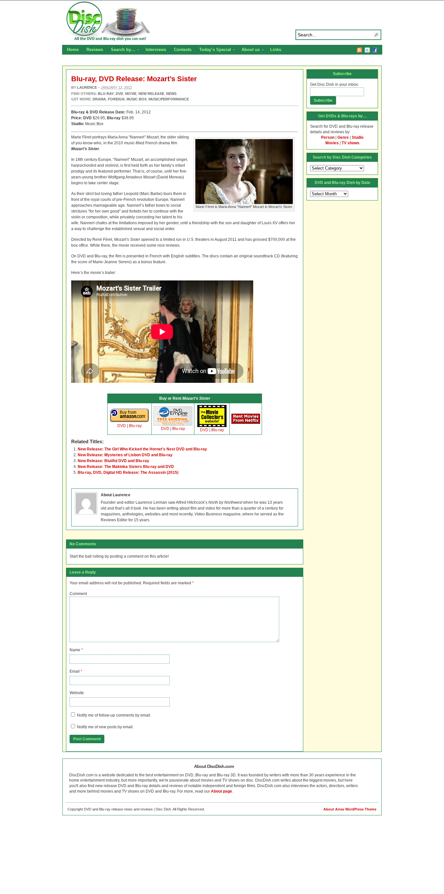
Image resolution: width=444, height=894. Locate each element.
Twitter (367, 50)
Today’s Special (213, 50)
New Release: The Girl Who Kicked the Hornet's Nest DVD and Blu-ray (142, 449)
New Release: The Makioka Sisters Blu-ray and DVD (126, 466)
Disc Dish (222, 21)
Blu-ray (135, 425)
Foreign (116, 99)
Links (275, 49)
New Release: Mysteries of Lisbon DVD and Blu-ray (125, 455)
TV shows (350, 143)
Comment (78, 593)
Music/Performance (169, 99)
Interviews (156, 49)
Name (75, 650)
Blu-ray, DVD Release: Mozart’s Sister (134, 79)
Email (75, 671)
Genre (343, 137)
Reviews (94, 49)
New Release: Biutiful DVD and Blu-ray (113, 461)
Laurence (87, 87)
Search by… (121, 50)
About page (221, 791)
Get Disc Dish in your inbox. (334, 84)
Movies (332, 143)
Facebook (375, 50)
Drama (99, 99)
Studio (357, 137)
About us (249, 50)
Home (73, 49)
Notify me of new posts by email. (105, 727)
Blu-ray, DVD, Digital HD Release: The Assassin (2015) (128, 472)
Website (77, 693)
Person (327, 137)
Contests (182, 49)
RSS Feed (359, 50)
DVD (121, 425)
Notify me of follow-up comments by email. (114, 715)
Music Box (136, 99)
